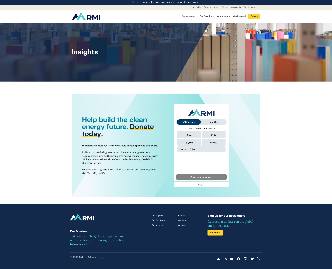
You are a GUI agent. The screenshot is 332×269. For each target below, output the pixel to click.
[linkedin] (225, 259)
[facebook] (239, 259)
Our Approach (189, 16)
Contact (182, 225)
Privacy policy (95, 257)
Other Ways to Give (96, 173)
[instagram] (245, 259)
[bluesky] (252, 259)
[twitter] (259, 259)
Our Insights (223, 16)
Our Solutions (207, 16)
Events (181, 215)
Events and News (211, 7)
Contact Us (236, 7)
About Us (196, 7)
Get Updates (249, 7)
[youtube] (232, 259)
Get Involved (239, 16)
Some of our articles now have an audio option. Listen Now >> (166, 2)
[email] (218, 259)
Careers (225, 7)
